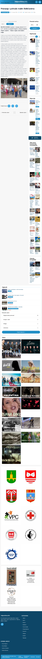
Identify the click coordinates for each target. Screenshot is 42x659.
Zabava (37, 133)
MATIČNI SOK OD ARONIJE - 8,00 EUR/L (15, 306)
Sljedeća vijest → (23, 112)
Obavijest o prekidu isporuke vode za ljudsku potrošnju (38, 88)
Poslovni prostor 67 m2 (12, 301)
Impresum (33, 657)
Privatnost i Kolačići (26, 657)
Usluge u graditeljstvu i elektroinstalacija (15, 289)
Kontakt (38, 657)
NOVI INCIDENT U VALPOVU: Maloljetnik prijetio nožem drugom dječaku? (38, 42)
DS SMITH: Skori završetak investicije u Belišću (38, 70)
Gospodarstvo (26, 629)
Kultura (24, 622)
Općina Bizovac (5, 650)
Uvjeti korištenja (20, 657)
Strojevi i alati (20, 319)
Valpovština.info (5, 615)
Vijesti (37, 106)
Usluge (20, 323)
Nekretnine (10, 302)
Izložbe (24, 635)
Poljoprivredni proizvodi (13, 308)
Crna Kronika (37, 119)
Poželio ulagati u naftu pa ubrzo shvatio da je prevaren (38, 112)
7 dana (36, 36)
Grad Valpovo (4, 643)
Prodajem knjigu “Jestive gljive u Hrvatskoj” (16, 295)
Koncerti (24, 631)
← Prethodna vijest (5, 112)
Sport (24, 620)
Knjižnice (24, 624)
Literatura (20, 327)
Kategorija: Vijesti (5, 12)
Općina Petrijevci (5, 648)
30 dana (39, 36)
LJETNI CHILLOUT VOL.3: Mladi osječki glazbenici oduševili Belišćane (37, 125)
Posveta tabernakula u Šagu (38, 101)
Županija (24, 637)
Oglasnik (4, 287)
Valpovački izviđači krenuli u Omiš (38, 79)
